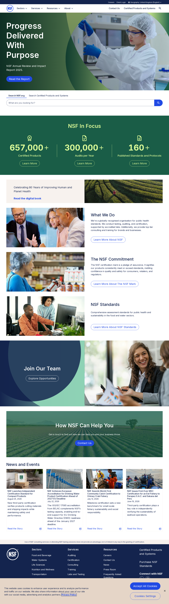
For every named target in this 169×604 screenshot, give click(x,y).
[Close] (165, 591)
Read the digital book (27, 198)
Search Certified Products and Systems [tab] (48, 95)
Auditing (72, 555)
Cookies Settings (145, 596)
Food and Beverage (41, 555)
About (67, 8)
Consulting (73, 564)
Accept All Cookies (145, 586)
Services (35, 8)
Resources (52, 8)
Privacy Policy (69, 594)
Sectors (20, 8)
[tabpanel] (84, 103)
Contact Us (109, 560)
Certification (73, 560)
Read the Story (15, 528)
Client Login (121, 2)
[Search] (160, 8)
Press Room (110, 569)
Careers (111, 2)
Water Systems (39, 560)
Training (72, 569)
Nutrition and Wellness (43, 569)
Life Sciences (38, 564)
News (106, 564)
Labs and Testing (76, 574)
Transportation (39, 574)
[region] (84, 591)
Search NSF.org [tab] (16, 95)
